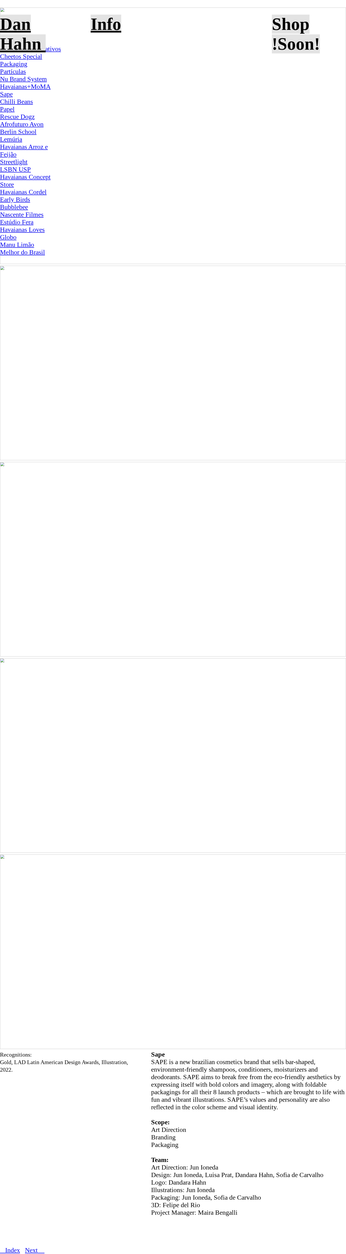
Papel (7, 109)
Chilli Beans (16, 101)
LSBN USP (15, 169)
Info (106, 24)
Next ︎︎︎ (34, 1250)
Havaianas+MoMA (25, 86)
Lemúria (11, 139)
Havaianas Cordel (23, 192)
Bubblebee (14, 207)
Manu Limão (17, 244)
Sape (6, 94)
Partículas (13, 71)
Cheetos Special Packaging (21, 60)
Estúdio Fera (16, 222)
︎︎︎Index (10, 1250)
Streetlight (14, 161)
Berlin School (18, 131)
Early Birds (15, 199)
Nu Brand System (23, 79)
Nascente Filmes (22, 214)
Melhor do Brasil (22, 252)
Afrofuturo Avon (22, 124)
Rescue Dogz (17, 116)
